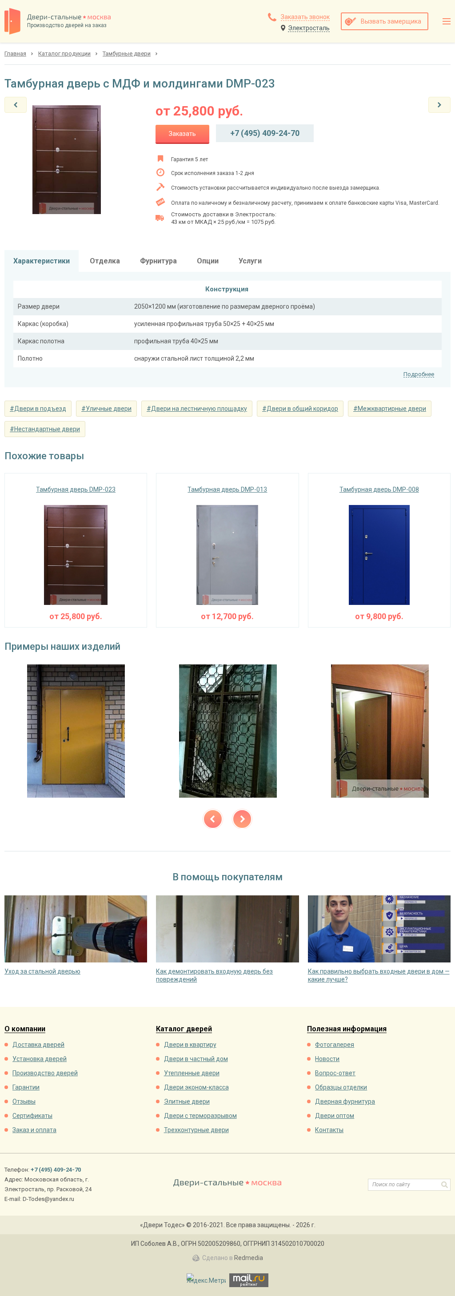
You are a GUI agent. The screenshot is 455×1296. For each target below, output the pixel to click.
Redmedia (248, 1257)
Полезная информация (347, 1029)
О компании (24, 1029)
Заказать (182, 133)
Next (242, 819)
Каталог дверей (184, 1029)
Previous (213, 819)
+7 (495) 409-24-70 (264, 133)
